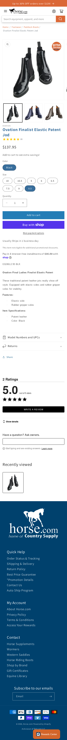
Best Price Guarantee (21, 574)
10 (7, 180)
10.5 (20, 180)
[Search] (60, 19)
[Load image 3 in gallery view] (53, 113)
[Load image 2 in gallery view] (33, 113)
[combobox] (33, 19)
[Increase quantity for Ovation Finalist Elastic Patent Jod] (23, 203)
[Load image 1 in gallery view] (12, 113)
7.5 (8, 188)
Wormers (13, 649)
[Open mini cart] (61, 11)
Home (5, 27)
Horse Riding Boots (20, 660)
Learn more (47, 448)
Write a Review (33, 409)
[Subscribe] (50, 696)
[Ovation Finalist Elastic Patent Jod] (13, 482)
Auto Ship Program (20, 590)
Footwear (16, 27)
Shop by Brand (17, 665)
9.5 (30, 188)
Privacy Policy (16, 614)
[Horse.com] (18, 11)
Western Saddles (18, 655)
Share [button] (10, 357)
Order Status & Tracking (23, 558)
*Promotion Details (20, 580)
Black (9, 167)
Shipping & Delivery (20, 564)
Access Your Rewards (21, 625)
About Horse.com (19, 609)
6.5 (52, 180)
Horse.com (28, 724)
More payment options (33, 233)
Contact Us (14, 585)
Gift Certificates (17, 671)
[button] (33, 337)
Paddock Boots (31, 27)
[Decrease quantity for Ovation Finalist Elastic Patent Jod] (6, 203)
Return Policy (16, 569)
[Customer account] (54, 11)
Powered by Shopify (42, 724)
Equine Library (17, 676)
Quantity (7, 196)
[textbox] (33, 441)
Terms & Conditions (20, 620)
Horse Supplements (20, 644)
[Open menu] (5, 11)
